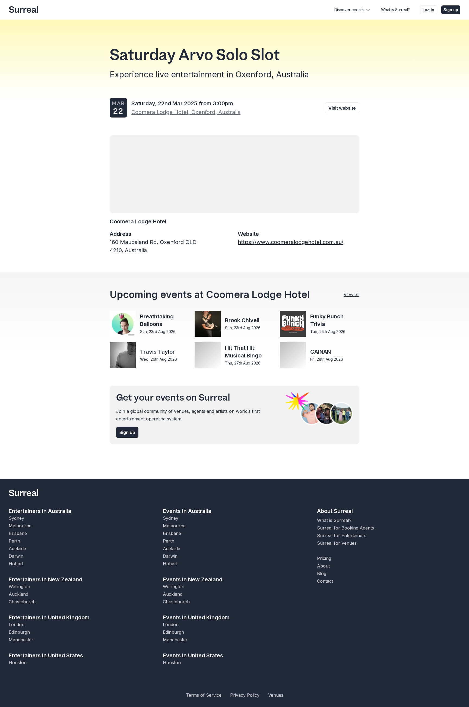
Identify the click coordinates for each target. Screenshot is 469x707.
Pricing (324, 558)
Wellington (19, 586)
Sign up (450, 9)
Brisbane (18, 533)
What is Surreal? (395, 9)
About (323, 566)
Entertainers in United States (46, 655)
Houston (18, 662)
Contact (325, 581)
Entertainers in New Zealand (45, 579)
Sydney (16, 518)
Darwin (16, 556)
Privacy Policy (244, 695)
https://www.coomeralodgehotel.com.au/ (290, 242)
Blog (321, 573)
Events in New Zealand (192, 579)
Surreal (24, 9)
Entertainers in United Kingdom (49, 617)
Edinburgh (19, 632)
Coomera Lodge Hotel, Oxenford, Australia (185, 112)
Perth (14, 541)
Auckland (18, 594)
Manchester (21, 639)
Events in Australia (187, 511)
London (16, 624)
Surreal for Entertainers (341, 535)
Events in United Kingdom (196, 617)
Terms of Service (203, 695)
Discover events (349, 9)
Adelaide (17, 548)
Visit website (342, 108)
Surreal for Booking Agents (345, 528)
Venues (275, 695)
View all (351, 294)
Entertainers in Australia (40, 511)
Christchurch (22, 601)
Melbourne (20, 525)
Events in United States (193, 655)
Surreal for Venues (337, 543)
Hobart (16, 563)
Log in (428, 10)
